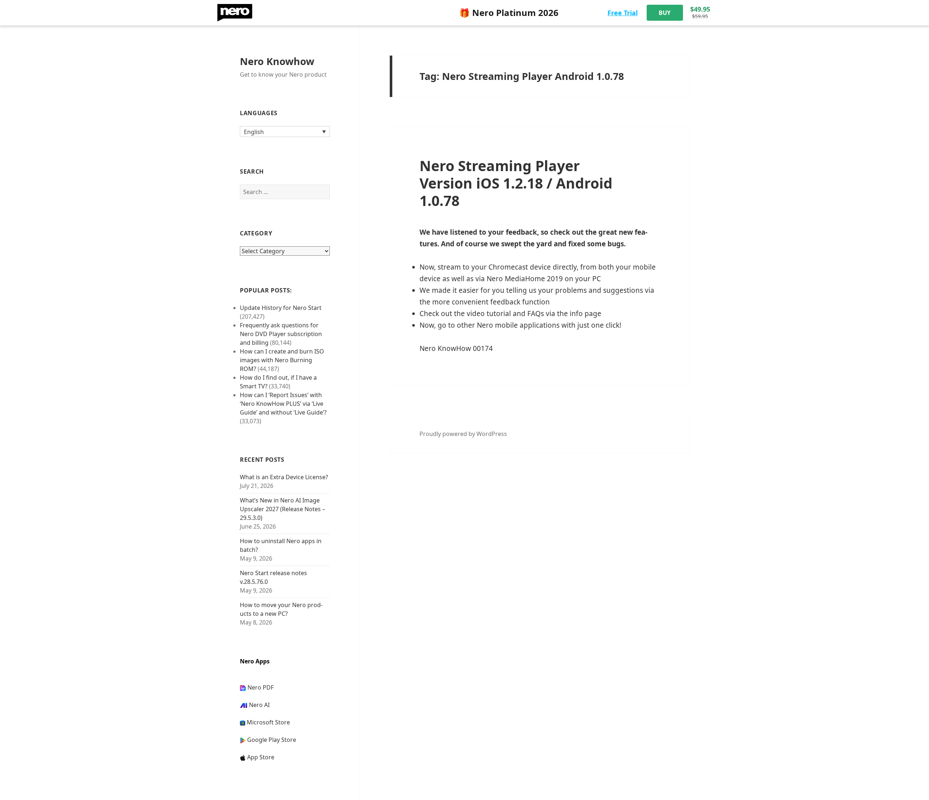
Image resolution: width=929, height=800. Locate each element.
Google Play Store (271, 740)
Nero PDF (260, 687)
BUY (665, 13)
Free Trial (622, 12)
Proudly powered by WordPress (463, 434)
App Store (260, 757)
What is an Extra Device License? (284, 477)
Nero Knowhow (277, 61)
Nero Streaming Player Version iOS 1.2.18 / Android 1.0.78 (516, 183)
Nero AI (259, 705)
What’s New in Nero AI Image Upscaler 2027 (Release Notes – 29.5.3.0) (282, 509)
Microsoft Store (268, 722)
